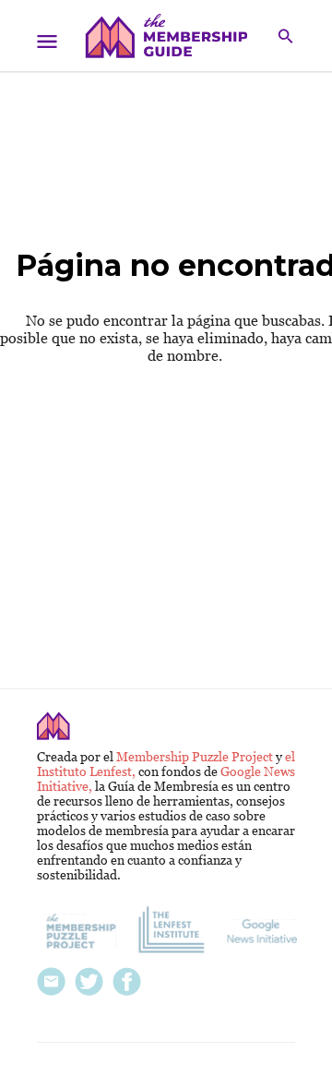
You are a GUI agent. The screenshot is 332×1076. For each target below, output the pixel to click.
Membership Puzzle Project (196, 756)
